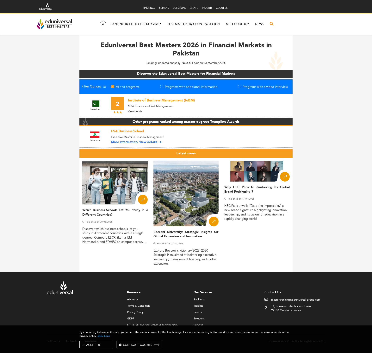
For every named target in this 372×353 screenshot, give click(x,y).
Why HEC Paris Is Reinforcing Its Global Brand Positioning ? (257, 189)
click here (103, 336)
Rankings (199, 299)
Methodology (237, 24)
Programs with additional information (191, 86)
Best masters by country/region (193, 24)
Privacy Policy (135, 312)
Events (198, 312)
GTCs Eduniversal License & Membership (152, 325)
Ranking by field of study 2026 (135, 24)
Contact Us (272, 292)
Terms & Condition (138, 306)
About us (132, 299)
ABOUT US (222, 8)
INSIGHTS (207, 8)
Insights (198, 306)
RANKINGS (149, 8)
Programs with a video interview (265, 86)
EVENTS (194, 8)
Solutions (199, 319)
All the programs (128, 86)
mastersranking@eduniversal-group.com (295, 300)
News (259, 24)
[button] (160, 24)
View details (135, 111)
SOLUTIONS (179, 8)
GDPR (130, 319)
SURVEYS (164, 8)
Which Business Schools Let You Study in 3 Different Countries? (115, 212)
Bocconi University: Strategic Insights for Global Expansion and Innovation (186, 234)
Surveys (198, 325)
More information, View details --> (136, 142)
